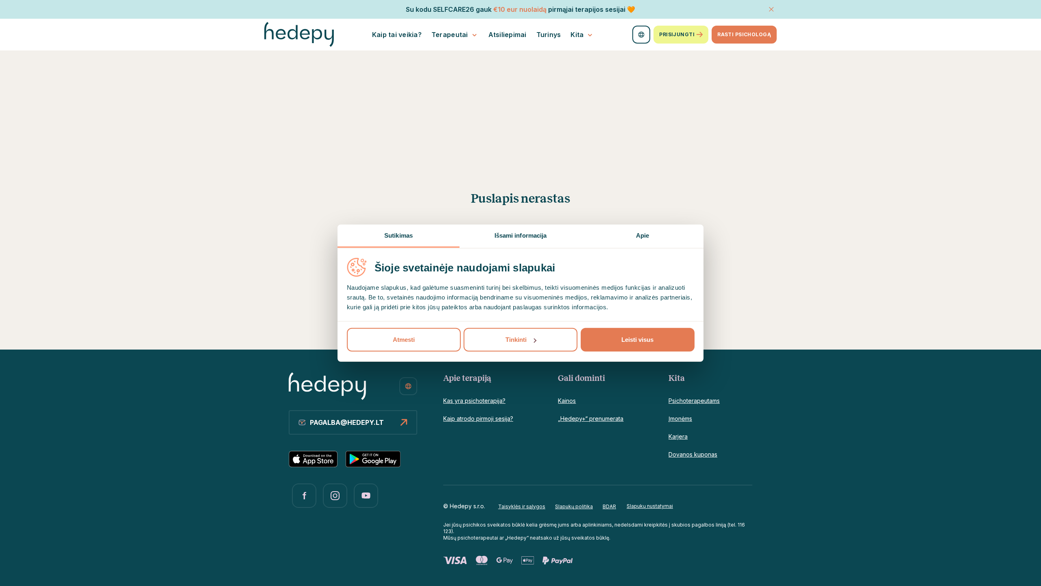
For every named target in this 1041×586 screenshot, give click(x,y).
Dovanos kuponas (693, 454)
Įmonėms (680, 418)
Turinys (548, 35)
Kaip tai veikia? (397, 35)
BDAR (609, 506)
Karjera (678, 436)
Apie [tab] (642, 235)
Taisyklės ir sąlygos (521, 506)
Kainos (567, 400)
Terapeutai (449, 35)
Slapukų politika (574, 506)
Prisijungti (677, 34)
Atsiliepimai (507, 35)
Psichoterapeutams (694, 400)
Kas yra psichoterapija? (474, 400)
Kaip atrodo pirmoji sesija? (478, 418)
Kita (577, 35)
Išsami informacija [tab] (520, 235)
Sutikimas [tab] (398, 235)
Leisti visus (637, 339)
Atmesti (404, 339)
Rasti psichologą (744, 34)
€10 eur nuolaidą (520, 9)
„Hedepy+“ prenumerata (590, 418)
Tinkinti (516, 339)
